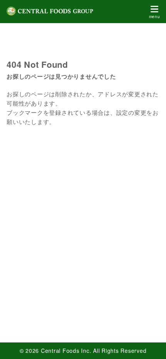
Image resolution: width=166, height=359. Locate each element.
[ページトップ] (150, 343)
